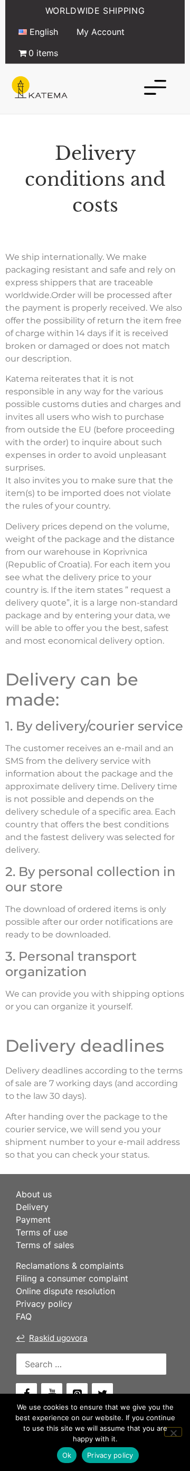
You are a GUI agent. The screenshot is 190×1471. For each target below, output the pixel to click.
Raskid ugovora (52, 1338)
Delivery (32, 1207)
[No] (173, 1432)
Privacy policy (44, 1303)
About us (34, 1194)
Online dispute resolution (65, 1291)
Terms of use (42, 1232)
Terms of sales (45, 1245)
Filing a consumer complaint (72, 1278)
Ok (67, 1455)
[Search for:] (91, 1364)
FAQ (24, 1316)
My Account (101, 31)
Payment (33, 1219)
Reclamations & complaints (70, 1265)
